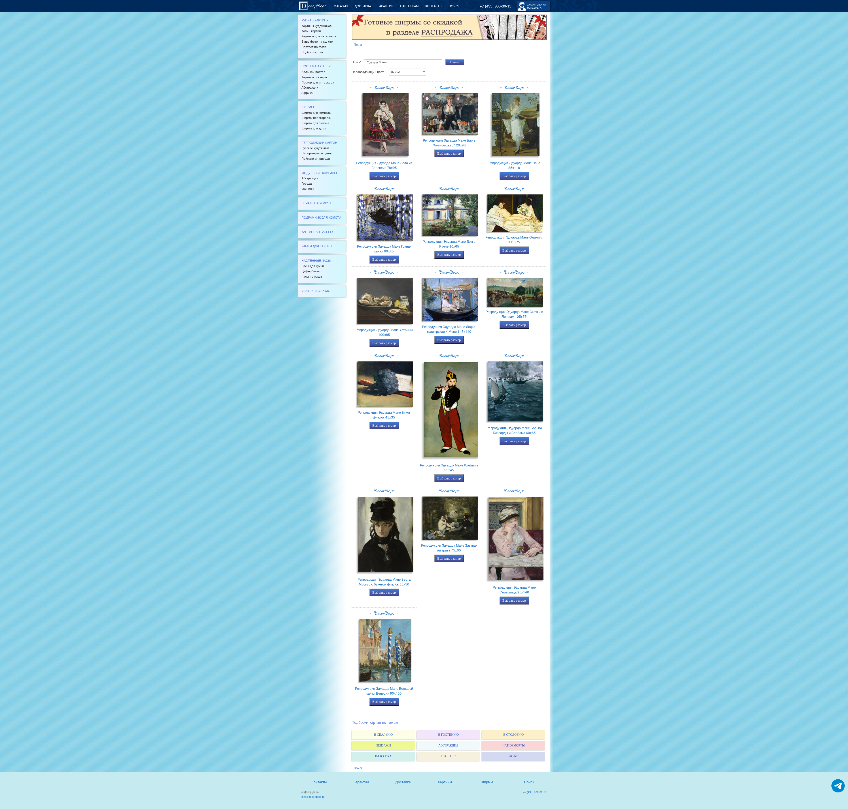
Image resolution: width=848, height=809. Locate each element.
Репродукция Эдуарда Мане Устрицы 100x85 (384, 332)
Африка (307, 93)
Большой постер (313, 72)
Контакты (433, 6)
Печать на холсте (316, 203)
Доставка (363, 6)
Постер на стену (316, 66)
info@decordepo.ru (313, 796)
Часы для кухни (312, 266)
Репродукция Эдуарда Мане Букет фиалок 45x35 (384, 414)
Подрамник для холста (321, 217)
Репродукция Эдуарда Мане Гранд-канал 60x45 (384, 248)
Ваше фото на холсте (317, 41)
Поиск (454, 6)
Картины (445, 781)
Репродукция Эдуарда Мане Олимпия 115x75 (514, 239)
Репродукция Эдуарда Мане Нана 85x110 (514, 165)
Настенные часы (316, 260)
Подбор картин (312, 52)
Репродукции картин (319, 142)
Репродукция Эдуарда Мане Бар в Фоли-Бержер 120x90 (449, 142)
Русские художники (315, 148)
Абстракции (309, 87)
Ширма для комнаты (316, 112)
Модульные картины (319, 173)
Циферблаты (310, 271)
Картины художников (316, 26)
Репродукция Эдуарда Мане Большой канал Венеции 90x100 (384, 690)
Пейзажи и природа (315, 158)
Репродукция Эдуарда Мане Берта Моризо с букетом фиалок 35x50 (384, 581)
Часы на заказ (311, 276)
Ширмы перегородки (316, 117)
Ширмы (307, 107)
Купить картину (314, 20)
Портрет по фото (313, 47)
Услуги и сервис (315, 290)
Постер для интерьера (317, 82)
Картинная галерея (317, 231)
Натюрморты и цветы (316, 153)
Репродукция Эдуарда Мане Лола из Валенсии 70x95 (384, 165)
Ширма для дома (313, 128)
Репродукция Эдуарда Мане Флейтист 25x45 (449, 467)
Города (306, 183)
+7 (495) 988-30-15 (495, 6)
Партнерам (409, 6)
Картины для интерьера (318, 36)
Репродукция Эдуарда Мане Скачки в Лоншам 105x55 (514, 314)
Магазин (341, 6)
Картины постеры (314, 77)
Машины (307, 189)
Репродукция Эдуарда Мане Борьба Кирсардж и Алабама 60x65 (514, 430)
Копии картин (311, 31)
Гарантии (386, 6)
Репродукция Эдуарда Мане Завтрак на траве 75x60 (449, 547)
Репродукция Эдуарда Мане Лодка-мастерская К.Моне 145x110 (449, 329)
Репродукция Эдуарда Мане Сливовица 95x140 (514, 589)
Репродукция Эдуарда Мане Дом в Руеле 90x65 (449, 243)
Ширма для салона (315, 123)
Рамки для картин (316, 246)
